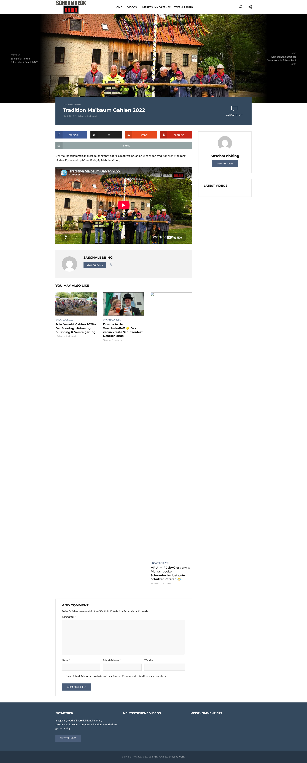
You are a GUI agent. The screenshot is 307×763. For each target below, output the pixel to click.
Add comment (234, 114)
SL (156, 757)
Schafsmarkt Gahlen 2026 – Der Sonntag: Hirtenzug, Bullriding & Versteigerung (75, 328)
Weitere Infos (68, 738)
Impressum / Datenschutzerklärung (167, 7)
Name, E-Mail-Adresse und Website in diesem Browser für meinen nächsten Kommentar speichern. (116, 676)
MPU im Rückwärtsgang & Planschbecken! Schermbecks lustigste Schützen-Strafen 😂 (170, 573)
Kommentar (69, 616)
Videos (132, 7)
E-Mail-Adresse (111, 660)
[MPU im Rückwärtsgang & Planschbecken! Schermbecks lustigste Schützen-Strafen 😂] (171, 425)
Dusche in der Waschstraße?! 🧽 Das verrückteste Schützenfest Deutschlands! (123, 330)
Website (148, 660)
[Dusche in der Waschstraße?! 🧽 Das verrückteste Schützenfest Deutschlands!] (123, 304)
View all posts (95, 265)
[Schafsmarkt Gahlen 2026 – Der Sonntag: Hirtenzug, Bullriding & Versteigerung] (76, 304)
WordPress (178, 757)
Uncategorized (72, 104)
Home (118, 7)
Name (66, 660)
